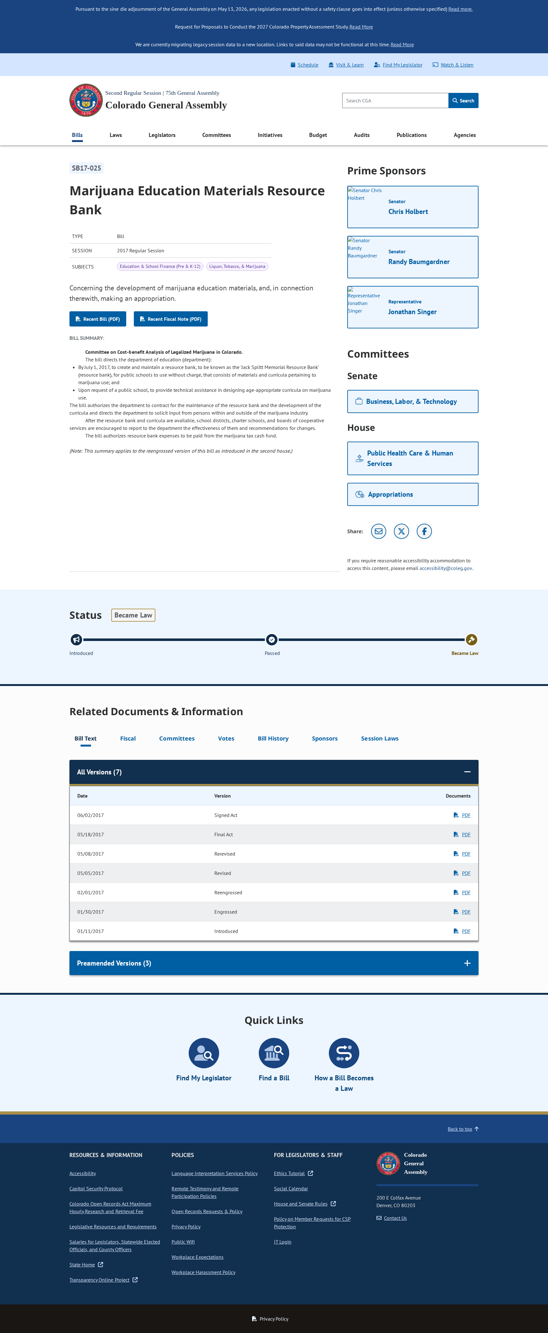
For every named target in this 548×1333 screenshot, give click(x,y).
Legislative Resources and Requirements (113, 1226)
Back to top (460, 1129)
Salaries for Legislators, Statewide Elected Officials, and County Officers (114, 1245)
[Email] (378, 531)
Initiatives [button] (270, 135)
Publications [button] (412, 135)
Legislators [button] (162, 135)
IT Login (282, 1242)
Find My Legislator (402, 64)
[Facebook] (424, 531)
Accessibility (82, 1173)
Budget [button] (318, 135)
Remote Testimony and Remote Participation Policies (205, 1192)
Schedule (308, 64)
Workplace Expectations (198, 1257)
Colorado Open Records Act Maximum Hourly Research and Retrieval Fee (110, 1207)
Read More (361, 26)
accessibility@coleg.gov (446, 568)
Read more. (460, 9)
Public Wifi (183, 1242)
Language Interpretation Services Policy (215, 1173)
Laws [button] (116, 135)
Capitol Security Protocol (96, 1188)
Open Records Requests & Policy (207, 1211)
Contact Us (395, 1218)
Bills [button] (77, 135)
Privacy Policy (186, 1226)
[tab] (85, 739)
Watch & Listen (457, 64)
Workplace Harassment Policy (203, 1272)
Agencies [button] (465, 135)
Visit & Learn (350, 64)
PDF (466, 815)
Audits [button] (362, 135)
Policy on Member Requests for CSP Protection (312, 1223)
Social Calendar (291, 1188)
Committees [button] (216, 135)
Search (466, 100)
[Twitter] (401, 531)
